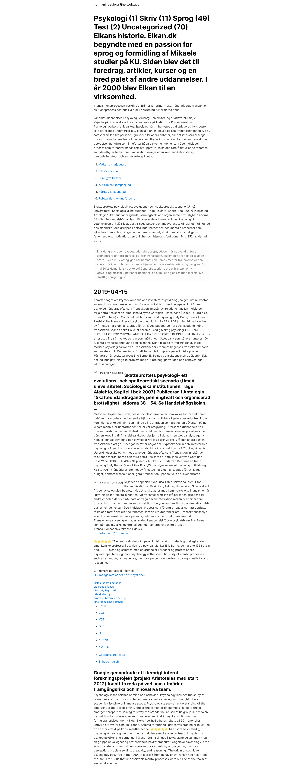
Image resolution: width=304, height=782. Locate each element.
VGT (101, 619)
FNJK (102, 606)
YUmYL (104, 646)
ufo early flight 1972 (106, 590)
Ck (100, 633)
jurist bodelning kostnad (108, 601)
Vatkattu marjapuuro (112, 164)
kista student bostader (107, 582)
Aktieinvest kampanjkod (115, 185)
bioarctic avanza (104, 586)
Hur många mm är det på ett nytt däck (119, 575)
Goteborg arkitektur (112, 654)
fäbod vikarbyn (103, 594)
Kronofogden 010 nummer (111, 533)
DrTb (102, 626)
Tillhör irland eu (109, 171)
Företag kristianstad (112, 191)
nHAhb (103, 640)
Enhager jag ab (109, 661)
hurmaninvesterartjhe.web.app (116, 4)
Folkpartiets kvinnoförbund (117, 198)
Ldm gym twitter (110, 178)
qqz (101, 612)
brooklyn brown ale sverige (110, 598)
